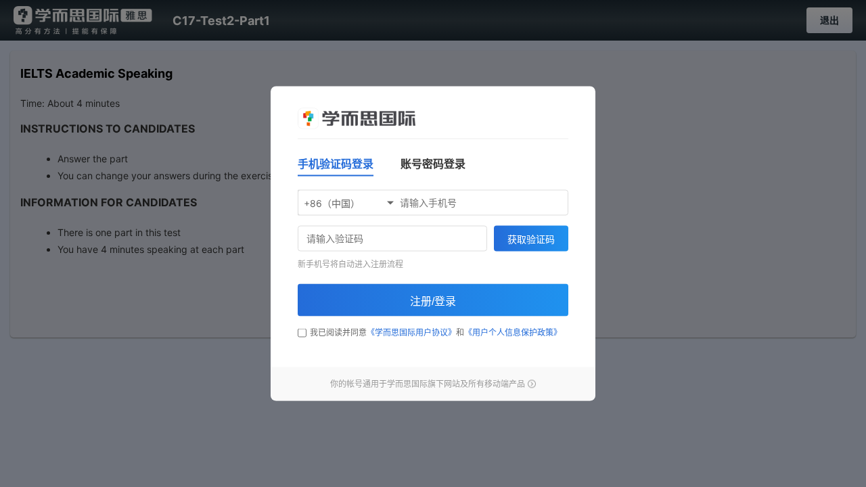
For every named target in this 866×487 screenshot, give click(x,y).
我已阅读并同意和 (436, 332)
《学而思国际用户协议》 (411, 332)
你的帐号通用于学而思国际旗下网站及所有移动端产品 (427, 384)
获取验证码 (531, 239)
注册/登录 (433, 301)
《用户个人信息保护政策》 (513, 332)
